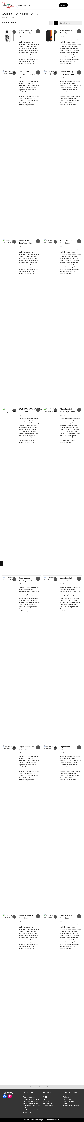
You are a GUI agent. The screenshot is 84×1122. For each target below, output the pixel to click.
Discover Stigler (48, 1105)
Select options (38, 31)
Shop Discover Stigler (36, 1120)
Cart (44, 1099)
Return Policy (47, 1101)
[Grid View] (51, 23)
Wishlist (45, 1097)
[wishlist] (14, 32)
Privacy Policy (47, 1103)
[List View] (56, 23)
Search (63, 5)
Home (3, 17)
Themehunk (56, 1120)
